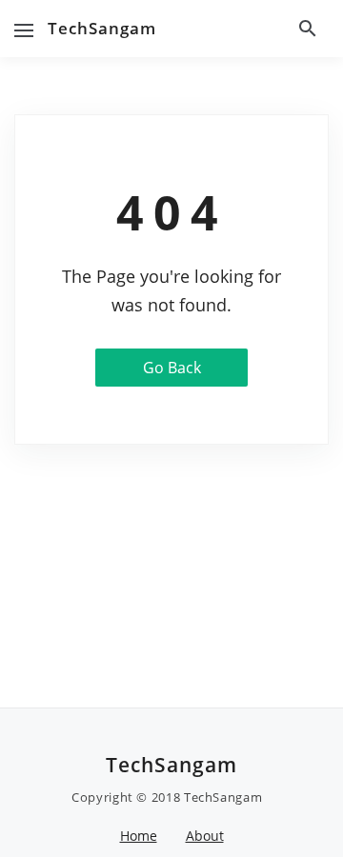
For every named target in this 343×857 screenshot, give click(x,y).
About (205, 836)
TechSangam (102, 28)
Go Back (172, 367)
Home (138, 836)
